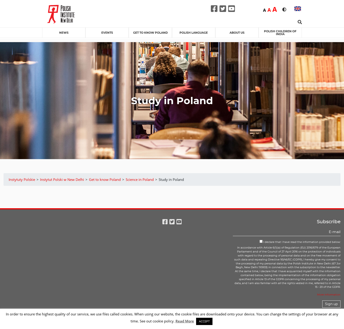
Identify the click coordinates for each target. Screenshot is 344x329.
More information (328, 294)
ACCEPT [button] (204, 321)
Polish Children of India (280, 32)
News (64, 32)
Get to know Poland (150, 32)
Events (107, 32)
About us (237, 32)
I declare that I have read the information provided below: (301, 242)
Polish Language (193, 32)
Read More (185, 321)
